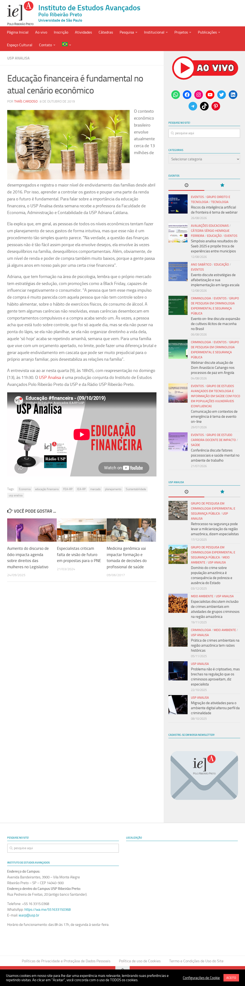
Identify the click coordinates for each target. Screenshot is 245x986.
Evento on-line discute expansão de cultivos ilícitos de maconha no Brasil (215, 324)
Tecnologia (219, 202)
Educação (214, 236)
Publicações (207, 32)
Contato (45, 45)
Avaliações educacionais (210, 225)
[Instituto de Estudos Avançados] (20, 13)
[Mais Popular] (222, 185)
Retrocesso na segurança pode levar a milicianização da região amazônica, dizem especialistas (215, 529)
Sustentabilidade (136, 489)
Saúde (195, 445)
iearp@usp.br (29, 915)
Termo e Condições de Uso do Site (196, 961)
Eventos (197, 197)
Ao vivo (41, 32)
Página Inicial (17, 32)
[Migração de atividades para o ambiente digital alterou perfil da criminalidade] (178, 704)
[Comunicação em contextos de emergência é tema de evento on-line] (178, 393)
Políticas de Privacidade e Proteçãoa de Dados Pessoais (66, 961)
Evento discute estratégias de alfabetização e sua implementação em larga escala (215, 280)
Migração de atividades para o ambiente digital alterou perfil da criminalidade (215, 708)
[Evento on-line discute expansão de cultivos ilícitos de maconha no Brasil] (178, 305)
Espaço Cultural (19, 45)
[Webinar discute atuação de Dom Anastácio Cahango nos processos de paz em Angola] (178, 349)
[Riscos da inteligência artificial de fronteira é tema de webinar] (178, 204)
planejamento (113, 489)
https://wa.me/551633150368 (47, 909)
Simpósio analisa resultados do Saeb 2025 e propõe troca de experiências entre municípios (214, 246)
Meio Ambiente (202, 596)
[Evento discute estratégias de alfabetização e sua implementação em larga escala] (178, 271)
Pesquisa (127, 32)
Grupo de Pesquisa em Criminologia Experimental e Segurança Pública (213, 508)
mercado (95, 489)
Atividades (83, 32)
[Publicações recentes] (186, 185)
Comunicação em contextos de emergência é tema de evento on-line (214, 416)
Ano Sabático (201, 264)
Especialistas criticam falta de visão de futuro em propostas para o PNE (79, 554)
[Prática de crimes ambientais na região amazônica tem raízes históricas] (178, 637)
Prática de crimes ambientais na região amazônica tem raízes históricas (215, 645)
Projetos (181, 32)
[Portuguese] (66, 44)
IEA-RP (81, 489)
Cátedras (106, 32)
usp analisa (15, 495)
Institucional (154, 32)
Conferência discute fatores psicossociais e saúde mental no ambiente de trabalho (215, 455)
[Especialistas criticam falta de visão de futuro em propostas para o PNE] (81, 530)
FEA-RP (67, 489)
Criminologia (201, 298)
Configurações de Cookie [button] (201, 978)
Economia (25, 489)
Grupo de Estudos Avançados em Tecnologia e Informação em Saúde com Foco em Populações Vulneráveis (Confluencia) (215, 396)
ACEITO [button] (231, 978)
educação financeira (47, 489)
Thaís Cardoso (26, 101)
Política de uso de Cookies (140, 961)
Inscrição (61, 32)
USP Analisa (18, 58)
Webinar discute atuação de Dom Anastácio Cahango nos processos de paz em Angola (212, 367)
